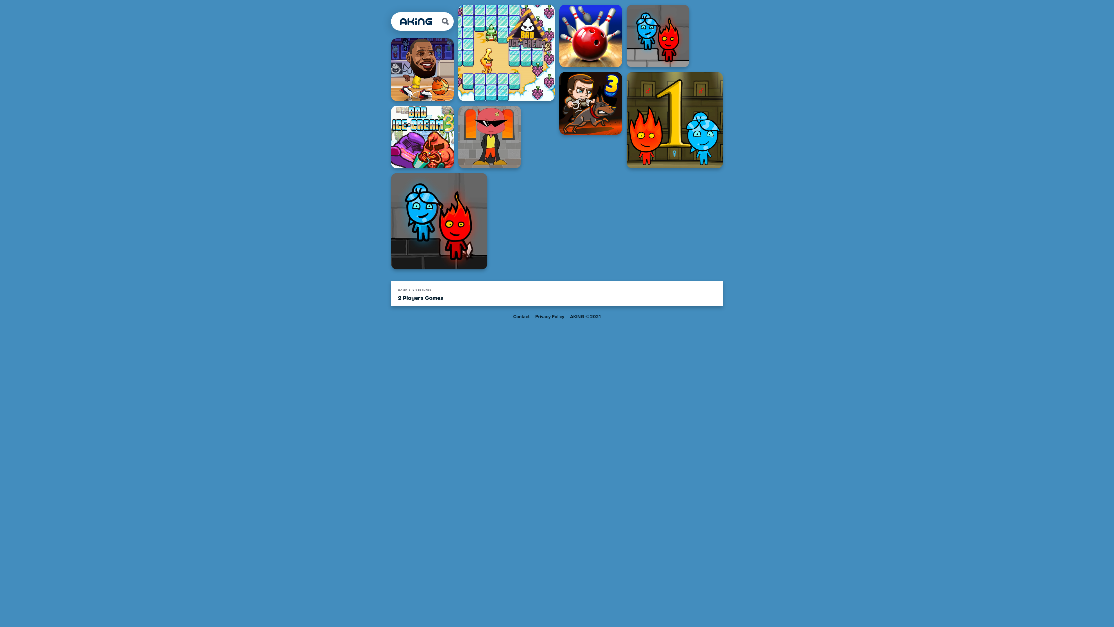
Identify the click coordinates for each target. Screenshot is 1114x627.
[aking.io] (416, 21)
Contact (521, 316)
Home (402, 290)
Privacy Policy (549, 316)
